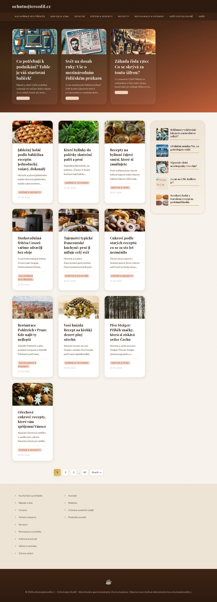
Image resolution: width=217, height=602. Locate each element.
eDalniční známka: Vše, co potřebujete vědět (184, 148)
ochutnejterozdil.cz (31, 6)
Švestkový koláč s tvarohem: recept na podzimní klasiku (181, 199)
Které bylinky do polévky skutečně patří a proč (78, 154)
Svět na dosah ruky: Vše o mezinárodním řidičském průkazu (84, 69)
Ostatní (79, 16)
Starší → (96, 472)
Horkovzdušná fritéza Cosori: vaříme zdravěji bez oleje (30, 245)
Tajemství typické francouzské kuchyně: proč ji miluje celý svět (78, 245)
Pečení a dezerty (101, 16)
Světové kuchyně (181, 16)
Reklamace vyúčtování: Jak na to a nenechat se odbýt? (183, 133)
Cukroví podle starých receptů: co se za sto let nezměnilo (123, 245)
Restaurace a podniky (149, 16)
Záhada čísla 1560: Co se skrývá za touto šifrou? (132, 66)
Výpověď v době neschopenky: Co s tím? (183, 164)
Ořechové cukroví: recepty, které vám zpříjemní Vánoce (32, 419)
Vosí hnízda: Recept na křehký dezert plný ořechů (78, 332)
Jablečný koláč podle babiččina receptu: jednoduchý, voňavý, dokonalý (32, 159)
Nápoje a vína (60, 16)
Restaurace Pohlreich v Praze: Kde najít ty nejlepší (32, 332)
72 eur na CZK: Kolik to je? (183, 180)
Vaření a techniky (76, 183)
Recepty (123, 16)
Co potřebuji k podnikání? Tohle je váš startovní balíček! (33, 69)
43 (84, 472)
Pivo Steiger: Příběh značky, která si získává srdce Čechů (122, 332)
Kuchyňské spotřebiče (30, 16)
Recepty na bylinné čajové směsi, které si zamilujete (121, 156)
